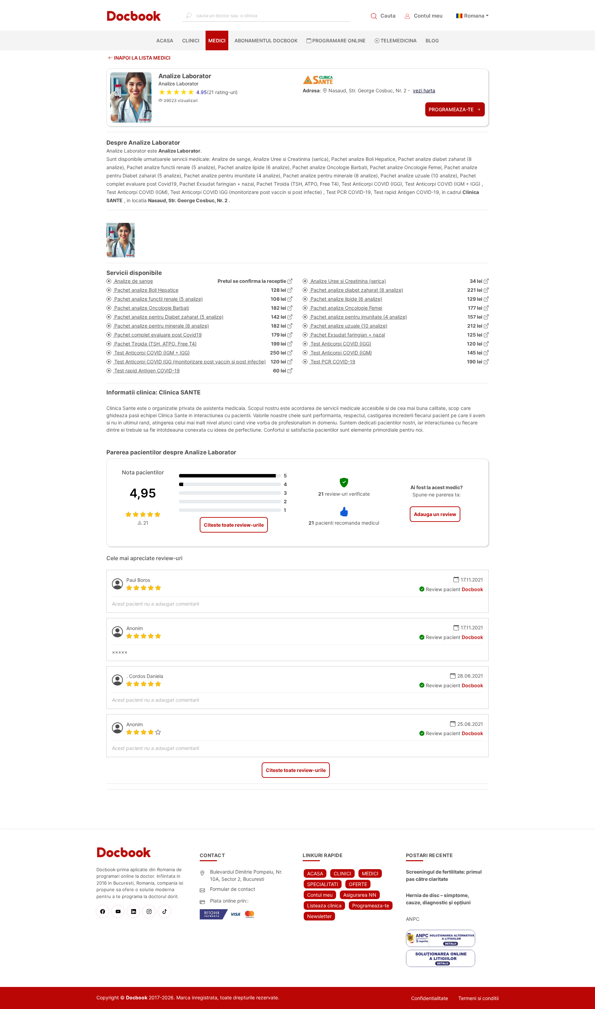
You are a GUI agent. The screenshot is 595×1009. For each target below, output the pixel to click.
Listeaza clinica (324, 905)
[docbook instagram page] (150, 911)
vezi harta (424, 90)
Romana (474, 15)
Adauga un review (435, 514)
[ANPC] (440, 938)
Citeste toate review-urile (234, 525)
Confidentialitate (429, 998)
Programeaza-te (452, 109)
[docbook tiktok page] (166, 911)
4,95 (142, 493)
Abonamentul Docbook (266, 40)
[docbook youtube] (119, 911)
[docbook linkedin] (135, 911)
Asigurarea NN (359, 895)
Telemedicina (398, 40)
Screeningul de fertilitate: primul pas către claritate (444, 875)
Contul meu (428, 15)
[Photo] (123, 240)
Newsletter (319, 916)
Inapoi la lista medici (141, 58)
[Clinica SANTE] (318, 79)
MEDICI (217, 40)
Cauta (388, 15)
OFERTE (358, 884)
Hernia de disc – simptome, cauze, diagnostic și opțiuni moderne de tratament (438, 899)
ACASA (166, 40)
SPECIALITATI (322, 884)
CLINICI (190, 40)
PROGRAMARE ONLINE (338, 40)
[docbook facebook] (104, 911)
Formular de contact (232, 889)
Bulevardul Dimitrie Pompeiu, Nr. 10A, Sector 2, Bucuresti (246, 875)
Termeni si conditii (478, 998)
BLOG (432, 40)
